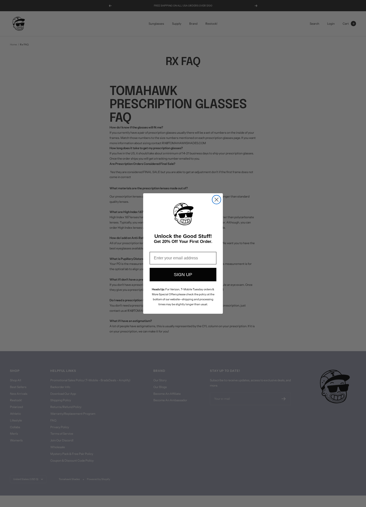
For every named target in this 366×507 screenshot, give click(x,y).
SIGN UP (183, 274)
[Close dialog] (216, 199)
